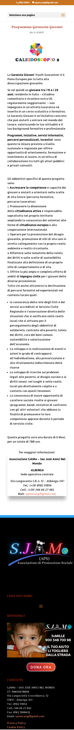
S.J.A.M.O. (38, 32)
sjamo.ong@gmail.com (40, 494)
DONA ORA (41, 667)
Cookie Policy (16, 727)
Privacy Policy (16, 723)
